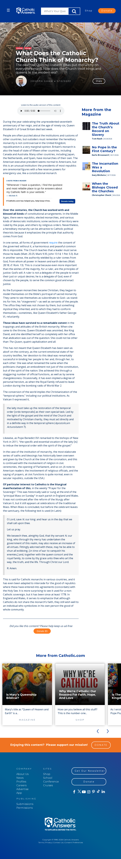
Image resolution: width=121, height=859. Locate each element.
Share (99, 81)
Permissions (24, 807)
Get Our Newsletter (90, 770)
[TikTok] (98, 792)
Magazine (24, 42)
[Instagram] (88, 792)
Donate (106, 10)
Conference (51, 781)
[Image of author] (21, 81)
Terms (41, 842)
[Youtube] (83, 792)
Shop (88, 10)
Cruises (48, 785)
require (53, 242)
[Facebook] (74, 792)
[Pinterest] (93, 792)
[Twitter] (78, 792)
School (47, 777)
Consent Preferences (74, 842)
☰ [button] (8, 10)
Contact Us (58, 842)
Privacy (48, 842)
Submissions (24, 804)
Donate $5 (42, 631)
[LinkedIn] (103, 792)
